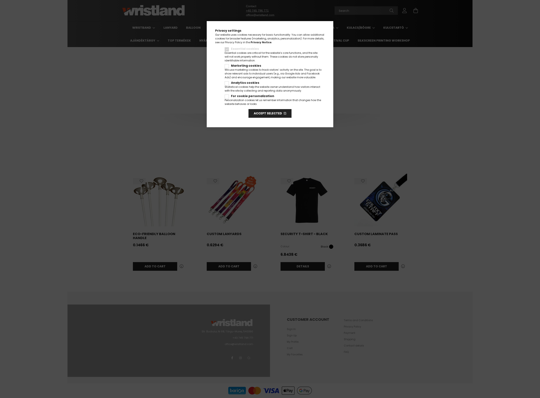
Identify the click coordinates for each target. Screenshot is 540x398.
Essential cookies (245, 49)
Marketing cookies (246, 66)
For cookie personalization (252, 96)
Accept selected (268, 113)
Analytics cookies (245, 83)
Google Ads (292, 73)
